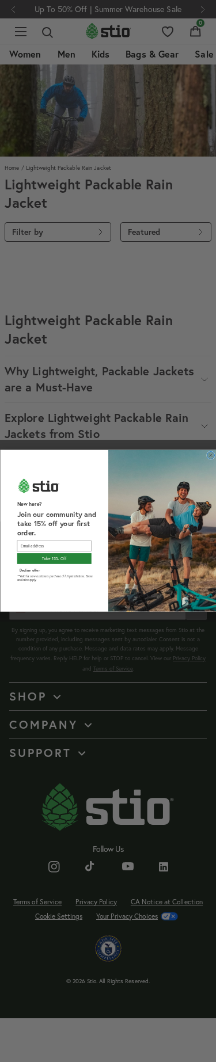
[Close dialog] (210, 455)
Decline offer (29, 570)
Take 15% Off (54, 558)
